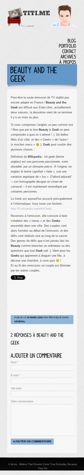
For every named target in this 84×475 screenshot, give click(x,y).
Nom (14, 362)
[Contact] (69, 51)
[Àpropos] (67, 62)
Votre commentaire (22, 401)
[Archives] (68, 56)
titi (51, 317)
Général (19, 321)
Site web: (16, 388)
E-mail (15, 375)
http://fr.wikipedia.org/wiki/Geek (31, 208)
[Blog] (72, 40)
